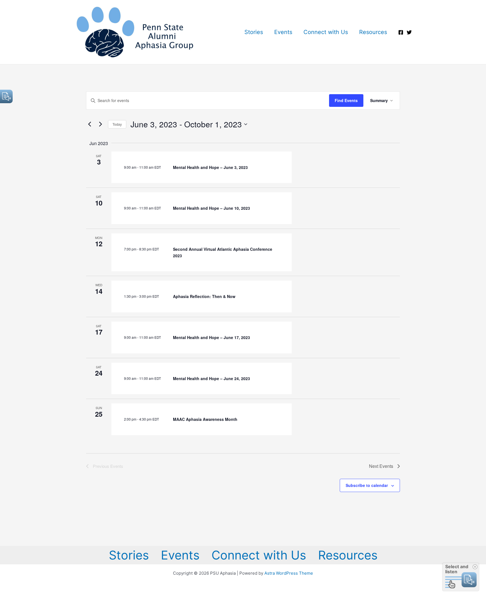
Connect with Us (325, 32)
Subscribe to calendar (367, 485)
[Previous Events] (89, 124)
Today (117, 124)
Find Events (346, 100)
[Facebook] (400, 32)
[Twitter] (409, 32)
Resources (373, 32)
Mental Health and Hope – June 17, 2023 (211, 337)
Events (283, 32)
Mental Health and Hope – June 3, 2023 (210, 167)
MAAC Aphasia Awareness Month (205, 419)
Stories (253, 32)
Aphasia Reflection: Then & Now (204, 296)
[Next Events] (100, 124)
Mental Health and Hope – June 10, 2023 (211, 208)
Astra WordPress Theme (288, 573)
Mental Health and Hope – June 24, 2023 (211, 378)
